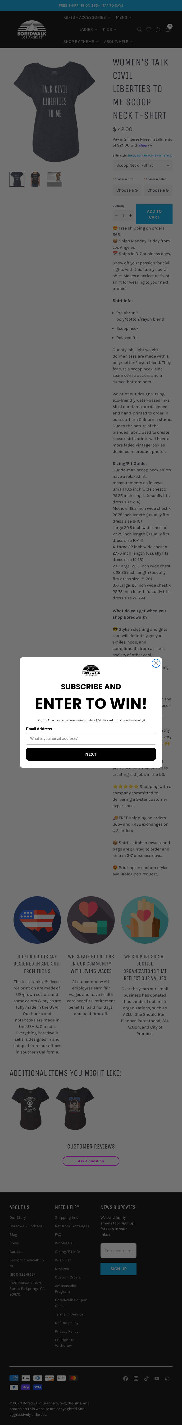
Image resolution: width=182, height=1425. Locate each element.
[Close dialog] (156, 663)
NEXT (91, 754)
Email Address (39, 729)
